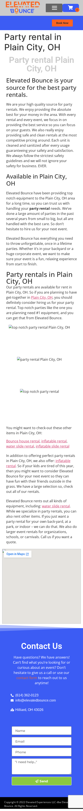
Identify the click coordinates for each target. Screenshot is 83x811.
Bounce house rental (23, 441)
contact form (26, 677)
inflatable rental (54, 441)
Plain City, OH (42, 297)
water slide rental (20, 446)
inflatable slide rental (52, 446)
